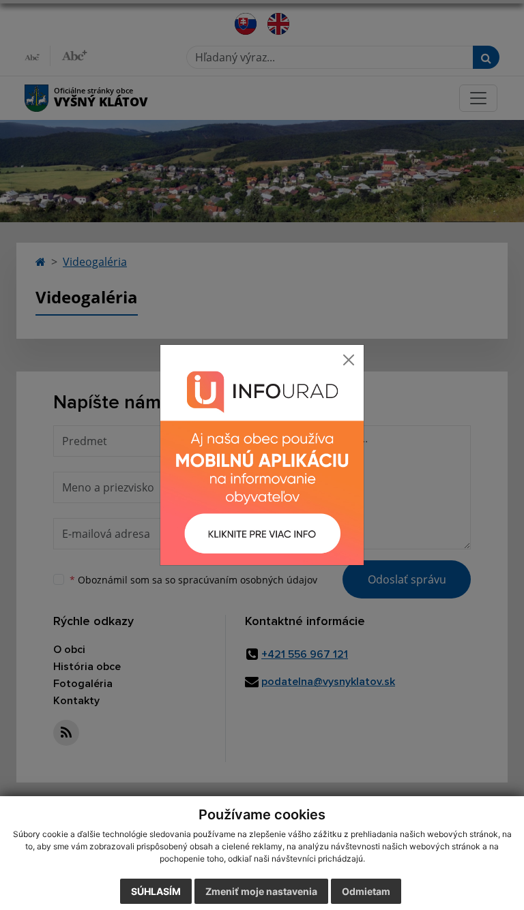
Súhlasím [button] (156, 891)
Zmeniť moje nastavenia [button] (261, 891)
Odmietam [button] (366, 891)
